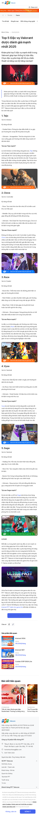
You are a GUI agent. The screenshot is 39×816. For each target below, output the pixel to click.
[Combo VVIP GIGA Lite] (8, 664)
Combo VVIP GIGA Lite (23, 661)
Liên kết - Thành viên (8, 767)
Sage (19, 495)
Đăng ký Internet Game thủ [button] (19, 615)
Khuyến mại (14, 21)
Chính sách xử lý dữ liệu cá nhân (21, 804)
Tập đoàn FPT (6, 776)
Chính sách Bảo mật (8, 806)
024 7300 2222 (9, 753)
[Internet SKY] (8, 652)
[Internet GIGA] (8, 641)
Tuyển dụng (5, 780)
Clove (3, 237)
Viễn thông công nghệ (27, 21)
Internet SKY (20, 650)
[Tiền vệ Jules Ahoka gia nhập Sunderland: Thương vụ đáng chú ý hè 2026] (14, 694)
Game (18, 15)
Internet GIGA (20, 638)
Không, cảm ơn (11, 812)
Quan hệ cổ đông (7, 773)
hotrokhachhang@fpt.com (13, 749)
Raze (12, 326)
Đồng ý (28, 812)
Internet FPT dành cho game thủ (12, 607)
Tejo (31, 151)
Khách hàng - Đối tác (8, 770)
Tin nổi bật (5, 21)
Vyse (3, 406)
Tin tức (10, 15)
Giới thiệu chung (7, 764)
